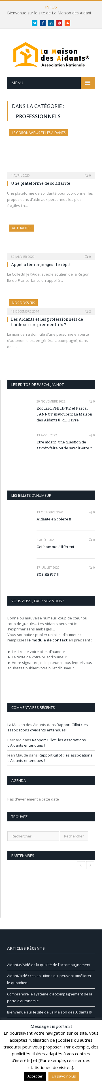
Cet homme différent (55, 546)
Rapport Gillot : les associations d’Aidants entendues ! (47, 727)
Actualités (21, 228)
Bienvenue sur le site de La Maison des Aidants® (52, 13)
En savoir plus (64, 1076)
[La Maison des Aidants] (51, 54)
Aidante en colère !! (54, 519)
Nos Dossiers (23, 302)
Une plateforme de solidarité (40, 183)
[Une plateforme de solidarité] (51, 152)
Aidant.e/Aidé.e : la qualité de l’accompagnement (48, 964)
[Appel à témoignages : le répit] (51, 240)
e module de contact (48, 640)
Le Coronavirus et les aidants (38, 132)
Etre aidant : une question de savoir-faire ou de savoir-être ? (64, 444)
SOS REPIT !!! (48, 574)
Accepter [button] (34, 1076)
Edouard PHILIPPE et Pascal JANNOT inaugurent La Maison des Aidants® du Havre (64, 414)
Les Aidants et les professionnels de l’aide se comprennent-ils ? (47, 321)
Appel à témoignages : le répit (41, 264)
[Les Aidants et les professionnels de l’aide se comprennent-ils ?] (51, 305)
